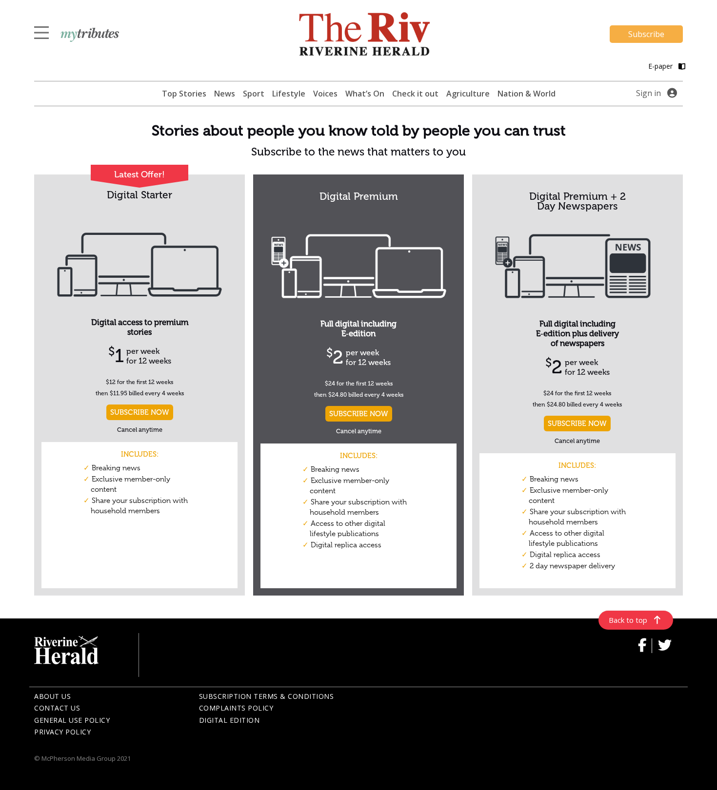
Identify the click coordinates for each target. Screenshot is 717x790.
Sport (253, 93)
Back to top (628, 620)
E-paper (661, 66)
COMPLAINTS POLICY (236, 708)
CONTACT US (57, 708)
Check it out (415, 93)
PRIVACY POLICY (62, 731)
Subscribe (646, 34)
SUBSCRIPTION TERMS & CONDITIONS (266, 696)
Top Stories (184, 93)
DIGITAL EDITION (229, 720)
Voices (325, 93)
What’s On (364, 93)
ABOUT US (52, 696)
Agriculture (468, 93)
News (224, 93)
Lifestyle (288, 93)
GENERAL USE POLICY (72, 720)
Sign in (648, 93)
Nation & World (527, 93)
